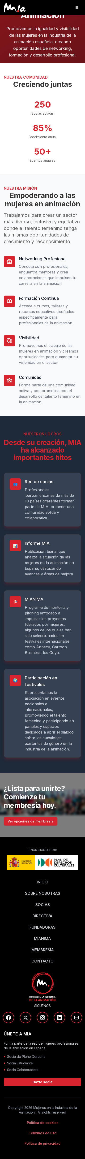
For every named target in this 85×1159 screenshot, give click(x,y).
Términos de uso (42, 1133)
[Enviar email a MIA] (76, 1017)
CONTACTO (42, 961)
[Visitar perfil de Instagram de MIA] (42, 1017)
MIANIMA (42, 938)
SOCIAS (42, 904)
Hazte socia (42, 1082)
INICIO (42, 882)
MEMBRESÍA (42, 949)
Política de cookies (42, 1123)
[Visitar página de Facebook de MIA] (8, 1017)
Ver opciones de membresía (31, 821)
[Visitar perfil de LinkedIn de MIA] (59, 1017)
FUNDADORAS (42, 927)
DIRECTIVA (42, 916)
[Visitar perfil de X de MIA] (25, 1017)
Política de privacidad (42, 1143)
